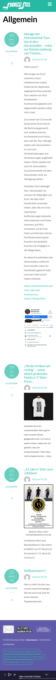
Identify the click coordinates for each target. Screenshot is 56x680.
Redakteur (39, 59)
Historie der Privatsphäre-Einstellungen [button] (24, 656)
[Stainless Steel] (16, 8)
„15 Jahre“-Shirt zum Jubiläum (38, 471)
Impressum (31, 640)
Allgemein (11, 51)
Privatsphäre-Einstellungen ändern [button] (21, 651)
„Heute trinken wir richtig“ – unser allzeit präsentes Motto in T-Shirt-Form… (37, 373)
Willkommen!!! (35, 571)
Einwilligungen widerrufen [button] (17, 662)
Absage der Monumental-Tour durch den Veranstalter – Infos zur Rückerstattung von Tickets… (38, 43)
